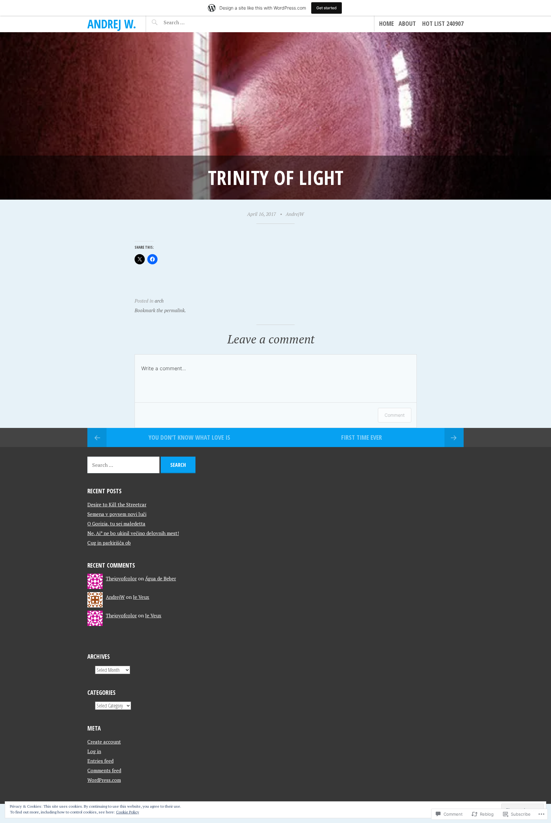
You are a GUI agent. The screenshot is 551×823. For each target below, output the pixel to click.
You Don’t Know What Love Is (189, 437)
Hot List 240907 (443, 23)
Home (386, 23)
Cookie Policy (127, 812)
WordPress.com (104, 780)
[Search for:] (190, 22)
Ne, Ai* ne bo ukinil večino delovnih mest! (133, 533)
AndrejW (295, 214)
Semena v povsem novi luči (116, 514)
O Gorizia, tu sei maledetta (116, 523)
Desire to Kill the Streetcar (116, 504)
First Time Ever (361, 437)
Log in (94, 751)
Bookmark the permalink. (160, 310)
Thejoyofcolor (121, 578)
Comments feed (104, 770)
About (407, 23)
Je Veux (141, 597)
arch (159, 301)
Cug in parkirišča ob (109, 543)
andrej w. (111, 24)
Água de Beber (160, 578)
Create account (104, 741)
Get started (326, 7)
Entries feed (100, 761)
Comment (395, 415)
